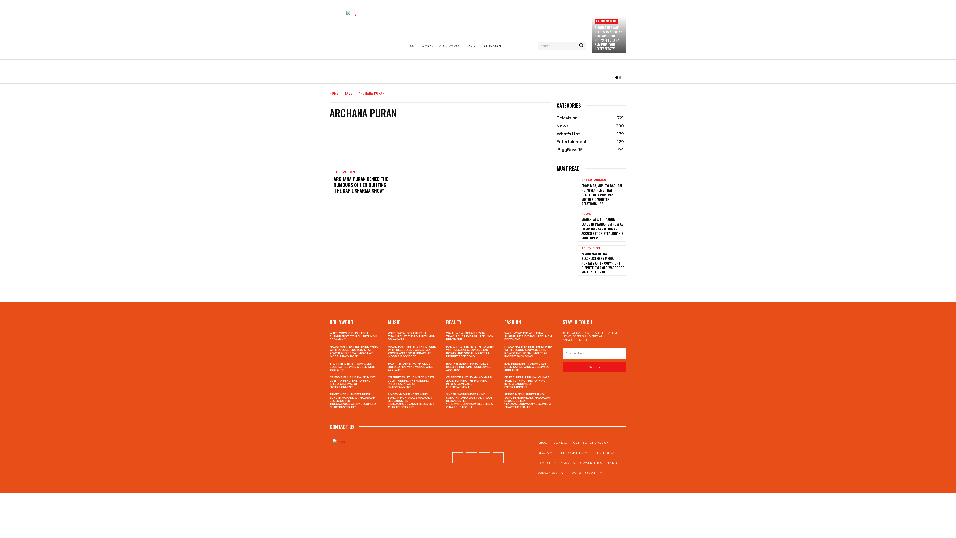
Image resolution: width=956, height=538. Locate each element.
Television (344, 172)
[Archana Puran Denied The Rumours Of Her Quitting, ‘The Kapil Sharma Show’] (364, 145)
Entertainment (606, 21)
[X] (484, 457)
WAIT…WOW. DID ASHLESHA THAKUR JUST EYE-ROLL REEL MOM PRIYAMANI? (353, 336)
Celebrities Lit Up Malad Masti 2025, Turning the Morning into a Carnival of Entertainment (353, 382)
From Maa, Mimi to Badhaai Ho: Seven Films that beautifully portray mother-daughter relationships (601, 194)
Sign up (594, 367)
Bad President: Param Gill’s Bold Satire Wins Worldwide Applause (352, 367)
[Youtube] (498, 457)
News (586, 214)
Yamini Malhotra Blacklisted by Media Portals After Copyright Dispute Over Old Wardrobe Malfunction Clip (602, 262)
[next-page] (568, 284)
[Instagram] (471, 457)
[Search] (581, 46)
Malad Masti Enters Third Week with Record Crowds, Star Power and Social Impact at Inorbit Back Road (354, 351)
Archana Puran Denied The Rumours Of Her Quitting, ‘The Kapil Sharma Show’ (361, 185)
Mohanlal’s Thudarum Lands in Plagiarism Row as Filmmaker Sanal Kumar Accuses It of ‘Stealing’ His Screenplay (602, 228)
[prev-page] (560, 284)
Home (334, 93)
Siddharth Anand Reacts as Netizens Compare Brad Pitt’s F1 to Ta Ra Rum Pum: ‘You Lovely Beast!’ (608, 38)
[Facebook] (457, 457)
